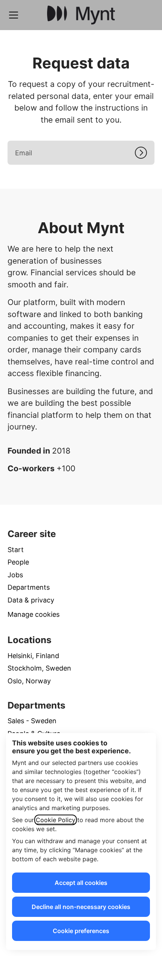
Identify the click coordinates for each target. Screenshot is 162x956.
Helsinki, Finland (33, 656)
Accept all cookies (81, 882)
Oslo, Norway (29, 681)
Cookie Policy (55, 820)
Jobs (15, 575)
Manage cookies (34, 614)
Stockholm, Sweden (39, 668)
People (18, 562)
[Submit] (144, 153)
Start (16, 550)
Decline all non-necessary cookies (81, 906)
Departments (29, 587)
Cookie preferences (81, 931)
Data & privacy (31, 600)
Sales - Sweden (32, 721)
